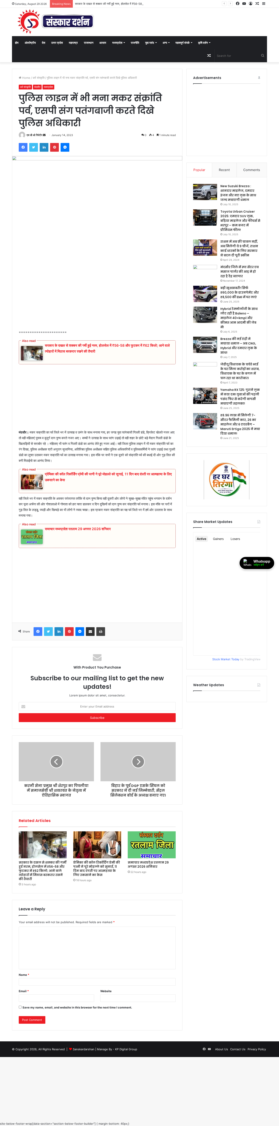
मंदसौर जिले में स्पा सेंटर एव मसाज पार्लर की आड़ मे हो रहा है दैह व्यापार (239, 271)
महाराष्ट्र (73, 42)
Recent (224, 170)
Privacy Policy (257, 1049)
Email (24, 991)
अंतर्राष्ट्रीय (30, 42)
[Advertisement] (97, 297)
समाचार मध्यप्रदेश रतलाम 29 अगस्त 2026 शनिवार (78, 529)
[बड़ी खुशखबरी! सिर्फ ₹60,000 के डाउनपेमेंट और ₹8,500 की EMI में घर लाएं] (205, 294)
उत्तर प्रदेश (57, 42)
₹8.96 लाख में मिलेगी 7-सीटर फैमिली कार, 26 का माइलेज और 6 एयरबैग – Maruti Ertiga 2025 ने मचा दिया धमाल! (240, 424)
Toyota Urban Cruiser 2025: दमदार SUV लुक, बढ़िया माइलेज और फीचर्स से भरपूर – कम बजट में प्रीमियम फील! (240, 220)
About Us (221, 1049)
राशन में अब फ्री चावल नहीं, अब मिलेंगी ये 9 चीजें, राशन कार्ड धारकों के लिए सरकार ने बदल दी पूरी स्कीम (239, 248)
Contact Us (237, 1049)
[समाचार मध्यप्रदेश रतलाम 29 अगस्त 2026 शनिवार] (152, 844)
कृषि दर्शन (203, 42)
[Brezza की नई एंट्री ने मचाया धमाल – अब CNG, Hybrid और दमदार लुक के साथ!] (205, 345)
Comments (251, 170)
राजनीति (135, 42)
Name (24, 974)
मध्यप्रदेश (117, 42)
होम (17, 42)
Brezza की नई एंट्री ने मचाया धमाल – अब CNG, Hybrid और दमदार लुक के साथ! (238, 346)
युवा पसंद (149, 42)
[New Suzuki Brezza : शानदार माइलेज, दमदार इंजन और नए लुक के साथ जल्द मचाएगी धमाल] (205, 192)
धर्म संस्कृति (38, 77)
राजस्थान (88, 42)
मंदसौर (37, 87)
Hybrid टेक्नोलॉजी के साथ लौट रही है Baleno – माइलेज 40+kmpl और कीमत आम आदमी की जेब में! (239, 318)
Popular (199, 170)
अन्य (165, 42)
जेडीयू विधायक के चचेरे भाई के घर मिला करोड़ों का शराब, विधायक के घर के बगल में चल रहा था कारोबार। (240, 371)
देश (43, 42)
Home (25, 77)
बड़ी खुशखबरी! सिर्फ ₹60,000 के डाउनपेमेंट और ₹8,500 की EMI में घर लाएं (239, 292)
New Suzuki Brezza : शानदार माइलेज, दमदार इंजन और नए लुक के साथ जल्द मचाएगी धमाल (238, 193)
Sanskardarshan (83, 1049)
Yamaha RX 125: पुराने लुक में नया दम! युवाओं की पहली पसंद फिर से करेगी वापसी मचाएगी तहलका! (240, 397)
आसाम (102, 42)
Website (106, 991)
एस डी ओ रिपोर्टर (34, 135)
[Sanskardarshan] (55, 22)
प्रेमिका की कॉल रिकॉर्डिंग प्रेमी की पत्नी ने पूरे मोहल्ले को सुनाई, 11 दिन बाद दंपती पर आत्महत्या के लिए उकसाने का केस (96, 868)
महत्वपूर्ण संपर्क (182, 42)
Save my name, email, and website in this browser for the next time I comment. (77, 1007)
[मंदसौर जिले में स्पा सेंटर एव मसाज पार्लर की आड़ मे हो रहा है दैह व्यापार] (205, 273)
